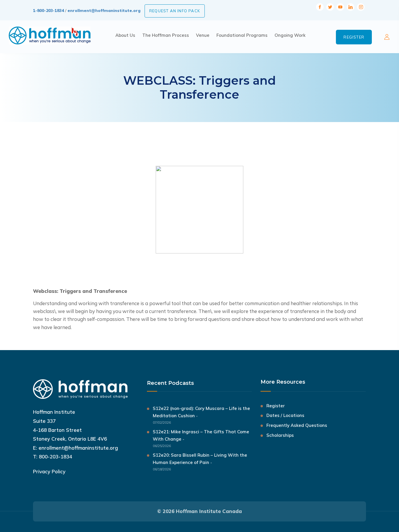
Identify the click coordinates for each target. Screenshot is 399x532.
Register (354, 37)
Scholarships (280, 435)
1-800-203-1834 (48, 10)
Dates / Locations (285, 415)
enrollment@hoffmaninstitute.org (103, 10)
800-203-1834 (55, 456)
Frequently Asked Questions (296, 425)
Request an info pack (174, 10)
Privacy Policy (49, 471)
